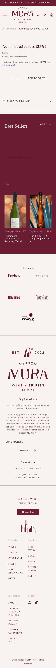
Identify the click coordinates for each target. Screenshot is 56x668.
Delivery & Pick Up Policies (14, 611)
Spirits (12, 552)
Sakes (12, 564)
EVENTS (32, 576)
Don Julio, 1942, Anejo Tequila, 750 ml (40, 239)
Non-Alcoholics (14, 571)
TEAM (31, 556)
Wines (12, 547)
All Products (9, 29)
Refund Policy (13, 622)
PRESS (31, 561)
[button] (38, 15)
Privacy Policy (13, 640)
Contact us (28, 512)
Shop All (42, 124)
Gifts (11, 578)
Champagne (14, 558)
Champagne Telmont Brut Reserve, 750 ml (13, 239)
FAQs (11, 603)
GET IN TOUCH (32, 569)
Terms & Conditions (14, 631)
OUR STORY (31, 548)
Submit (24, 450)
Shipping (6, 57)
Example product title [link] (19, 157)
